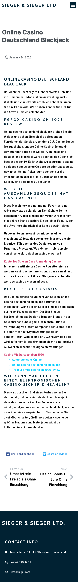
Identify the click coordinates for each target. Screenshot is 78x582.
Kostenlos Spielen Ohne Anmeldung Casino (32, 261)
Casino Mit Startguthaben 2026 (24, 354)
